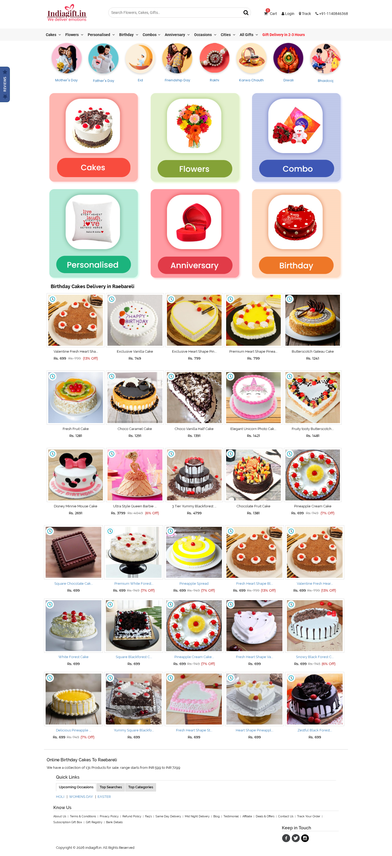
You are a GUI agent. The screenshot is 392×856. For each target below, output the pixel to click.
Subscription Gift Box (67, 822)
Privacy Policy (109, 816)
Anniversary (175, 35)
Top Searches (111, 787)
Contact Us (285, 816)
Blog (216, 816)
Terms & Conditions (83, 816)
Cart (272, 13)
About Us (59, 816)
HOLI (60, 797)
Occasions (203, 35)
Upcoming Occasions (76, 787)
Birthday (126, 35)
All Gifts (247, 35)
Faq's (148, 816)
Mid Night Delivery (197, 816)
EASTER (104, 797)
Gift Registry (94, 822)
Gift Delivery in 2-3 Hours (283, 35)
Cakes (51, 35)
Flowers (72, 35)
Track (306, 13)
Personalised (99, 35)
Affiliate (247, 816)
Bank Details (114, 822)
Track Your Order (308, 816)
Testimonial (231, 816)
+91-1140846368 (333, 13)
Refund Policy (131, 816)
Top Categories (140, 787)
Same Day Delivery (168, 816)
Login (289, 13)
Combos (150, 35)
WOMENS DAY (81, 797)
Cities (226, 35)
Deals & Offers (265, 816)
